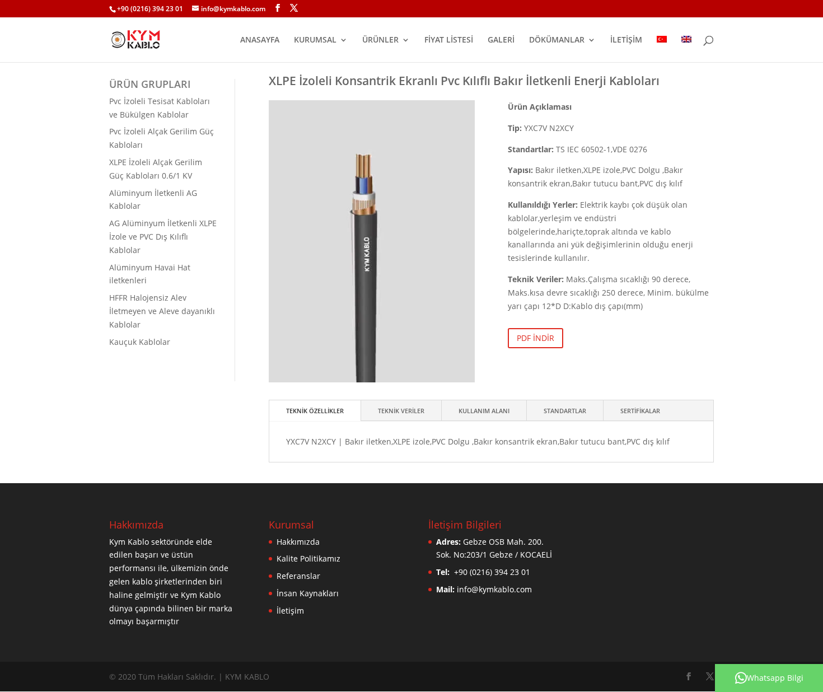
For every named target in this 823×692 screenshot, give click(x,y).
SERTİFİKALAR (640, 410)
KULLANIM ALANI (484, 410)
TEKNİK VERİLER (401, 410)
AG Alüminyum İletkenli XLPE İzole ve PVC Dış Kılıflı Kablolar (163, 236)
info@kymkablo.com (494, 589)
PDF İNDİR (535, 338)
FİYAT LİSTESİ (448, 40)
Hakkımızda (298, 541)
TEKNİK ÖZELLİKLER (315, 410)
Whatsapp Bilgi (775, 677)
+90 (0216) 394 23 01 (150, 8)
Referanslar (298, 576)
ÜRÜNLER (380, 40)
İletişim (290, 610)
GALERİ (501, 40)
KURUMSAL (315, 40)
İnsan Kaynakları (308, 593)
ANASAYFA (259, 40)
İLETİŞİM (626, 40)
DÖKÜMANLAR (556, 40)
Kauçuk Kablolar (139, 341)
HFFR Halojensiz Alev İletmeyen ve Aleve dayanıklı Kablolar (162, 311)
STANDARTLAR (565, 410)
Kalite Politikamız (308, 558)
